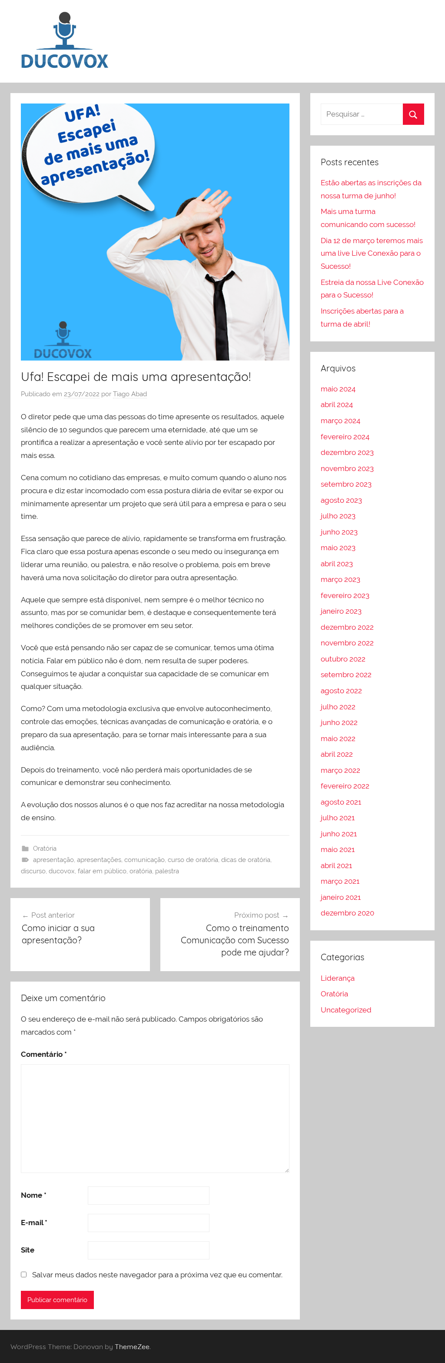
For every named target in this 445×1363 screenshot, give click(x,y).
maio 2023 (338, 547)
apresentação (53, 860)
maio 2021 (338, 849)
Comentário (44, 1054)
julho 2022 (338, 706)
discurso (33, 871)
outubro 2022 (343, 659)
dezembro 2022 (347, 627)
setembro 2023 (346, 484)
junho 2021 (339, 833)
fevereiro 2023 (345, 595)
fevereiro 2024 (345, 436)
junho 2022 (339, 722)
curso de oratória (193, 860)
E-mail (34, 1222)
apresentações (99, 860)
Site (27, 1250)
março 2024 (340, 420)
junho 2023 (339, 532)
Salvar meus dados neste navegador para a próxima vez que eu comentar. (157, 1274)
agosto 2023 (341, 500)
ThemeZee (132, 1346)
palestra (167, 871)
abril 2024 (337, 404)
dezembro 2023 (347, 452)
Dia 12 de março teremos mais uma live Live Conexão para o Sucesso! (372, 253)
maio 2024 (338, 388)
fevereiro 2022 (345, 786)
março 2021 (340, 881)
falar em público (102, 871)
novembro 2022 (347, 642)
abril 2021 (336, 865)
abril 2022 (337, 754)
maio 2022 (338, 738)
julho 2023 (338, 515)
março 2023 (340, 579)
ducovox (62, 871)
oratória (141, 871)
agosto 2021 (341, 802)
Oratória (44, 848)
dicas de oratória (245, 860)
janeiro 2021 (341, 897)
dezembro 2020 (347, 913)
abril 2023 (337, 563)
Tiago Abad (130, 394)
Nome (33, 1195)
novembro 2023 (347, 468)
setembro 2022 (346, 674)
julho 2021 (338, 817)
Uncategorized (346, 1010)
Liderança (338, 978)
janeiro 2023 (341, 611)
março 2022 (340, 770)
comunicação (144, 860)
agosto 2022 (341, 690)
